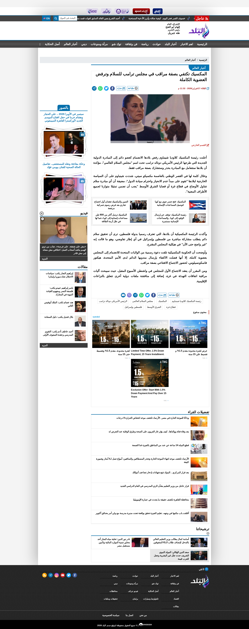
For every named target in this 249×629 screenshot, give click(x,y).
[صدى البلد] (198, 31)
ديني (84, 44)
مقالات (176, 606)
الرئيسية (202, 44)
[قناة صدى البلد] (158, 11)
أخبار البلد (171, 44)
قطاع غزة (171, 307)
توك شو (116, 44)
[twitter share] (106, 88)
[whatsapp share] (100, 88)
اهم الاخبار (187, 44)
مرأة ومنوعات (99, 44)
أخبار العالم (70, 44)
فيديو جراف (133, 591)
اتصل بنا (129, 615)
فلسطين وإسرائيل (133, 307)
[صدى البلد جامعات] (122, 11)
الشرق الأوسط (154, 307)
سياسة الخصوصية (110, 615)
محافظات (114, 591)
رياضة (145, 44)
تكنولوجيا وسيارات (151, 599)
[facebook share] (112, 88)
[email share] (94, 88)
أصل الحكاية (52, 44)
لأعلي (202, 569)
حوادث (157, 44)
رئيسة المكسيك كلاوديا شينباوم (186, 301)
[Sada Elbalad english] (92, 11)
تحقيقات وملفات (111, 599)
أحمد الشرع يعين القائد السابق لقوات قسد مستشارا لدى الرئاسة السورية (127, 18)
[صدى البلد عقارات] (106, 11)
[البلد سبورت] (141, 11)
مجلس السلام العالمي (142, 301)
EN (48, 18)
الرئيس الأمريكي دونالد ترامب (113, 301)
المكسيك (162, 301)
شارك (119, 88)
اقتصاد (176, 599)
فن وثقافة (131, 44)
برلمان (135, 599)
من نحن (143, 615)
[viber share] (129, 295)
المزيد (45, 258)
